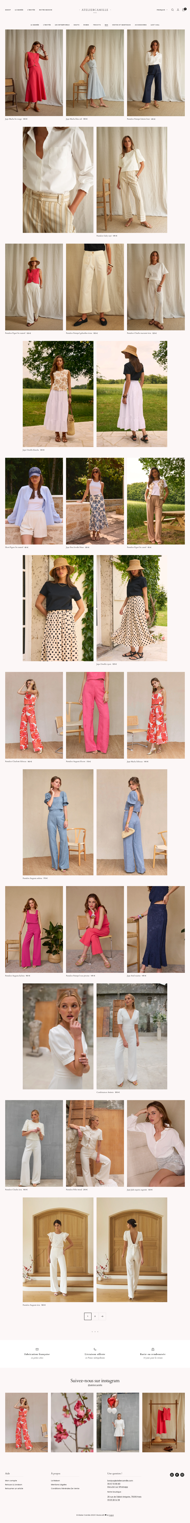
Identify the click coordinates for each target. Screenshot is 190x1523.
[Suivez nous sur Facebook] (177, 1475)
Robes (86, 25)
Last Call (155, 25)
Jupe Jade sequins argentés (137, 1190)
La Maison (55, 1480)
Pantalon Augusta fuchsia (15, 975)
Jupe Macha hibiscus (135, 761)
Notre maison (45, 10)
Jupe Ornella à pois (104, 664)
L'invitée (31, 10)
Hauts (76, 25)
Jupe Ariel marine (133, 975)
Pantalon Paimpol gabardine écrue (79, 333)
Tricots (97, 25)
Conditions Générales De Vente (65, 1488)
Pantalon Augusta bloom (75, 761)
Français (161, 10)
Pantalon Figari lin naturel (15, 333)
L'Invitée (47, 25)
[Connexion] (178, 10)
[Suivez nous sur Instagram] (182, 1475)
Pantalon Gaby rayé (104, 236)
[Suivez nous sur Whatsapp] (172, 1475)
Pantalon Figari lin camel (136, 547)
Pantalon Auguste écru (31, 1305)
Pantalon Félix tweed (74, 1189)
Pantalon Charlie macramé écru (139, 333)
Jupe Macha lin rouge (13, 119)
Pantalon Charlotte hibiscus (15, 761)
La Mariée (19, 10)
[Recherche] (172, 10)
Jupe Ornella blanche (31, 450)
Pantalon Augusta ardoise (32, 878)
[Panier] (183, 10)
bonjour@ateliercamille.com (120, 1480)
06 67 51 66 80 (113, 1484)
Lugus (111, 1515)
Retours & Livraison (13, 1484)
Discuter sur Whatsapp (117, 1487)
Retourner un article (14, 1488)
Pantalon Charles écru (13, 1189)
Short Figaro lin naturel (14, 547)
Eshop (8, 10)
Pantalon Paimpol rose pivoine (77, 975)
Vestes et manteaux (121, 25)
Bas (106, 25)
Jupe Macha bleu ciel (74, 119)
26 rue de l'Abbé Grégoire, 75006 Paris (124, 1496)
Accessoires (141, 25)
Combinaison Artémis (105, 1092)
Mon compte (11, 1480)
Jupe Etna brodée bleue (75, 547)
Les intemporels (62, 25)
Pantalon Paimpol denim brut (138, 119)
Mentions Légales (59, 1484)
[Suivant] (102, 1316)
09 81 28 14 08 (113, 1500)
